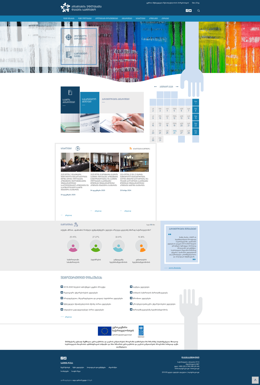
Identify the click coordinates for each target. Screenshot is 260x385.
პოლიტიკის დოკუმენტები (106, 19)
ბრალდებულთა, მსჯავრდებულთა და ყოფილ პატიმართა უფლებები (93, 298)
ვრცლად (68, 215)
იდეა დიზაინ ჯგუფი (79, 380)
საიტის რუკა (76, 371)
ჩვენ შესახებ (68, 19)
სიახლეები (140, 19)
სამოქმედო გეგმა (80, 55)
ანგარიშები (127, 19)
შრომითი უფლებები (142, 298)
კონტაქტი (153, 19)
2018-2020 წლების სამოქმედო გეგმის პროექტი (84, 287)
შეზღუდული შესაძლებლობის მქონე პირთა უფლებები (87, 304)
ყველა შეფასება (172, 268)
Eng (197, 3)
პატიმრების (96, 259)
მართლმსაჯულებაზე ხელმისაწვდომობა (150, 310)
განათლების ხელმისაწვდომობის (141, 261)
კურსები (165, 19)
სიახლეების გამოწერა (141, 149)
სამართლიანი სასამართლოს (73, 261)
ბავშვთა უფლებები (141, 287)
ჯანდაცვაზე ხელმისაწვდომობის (118, 261)
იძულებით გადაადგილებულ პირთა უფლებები (84, 310)
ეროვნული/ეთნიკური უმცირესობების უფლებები (154, 304)
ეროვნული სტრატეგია (80, 37)
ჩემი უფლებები (85, 19)
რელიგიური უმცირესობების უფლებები (81, 292)
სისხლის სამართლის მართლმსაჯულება (150, 292)
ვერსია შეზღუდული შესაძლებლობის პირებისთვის (168, 3)
